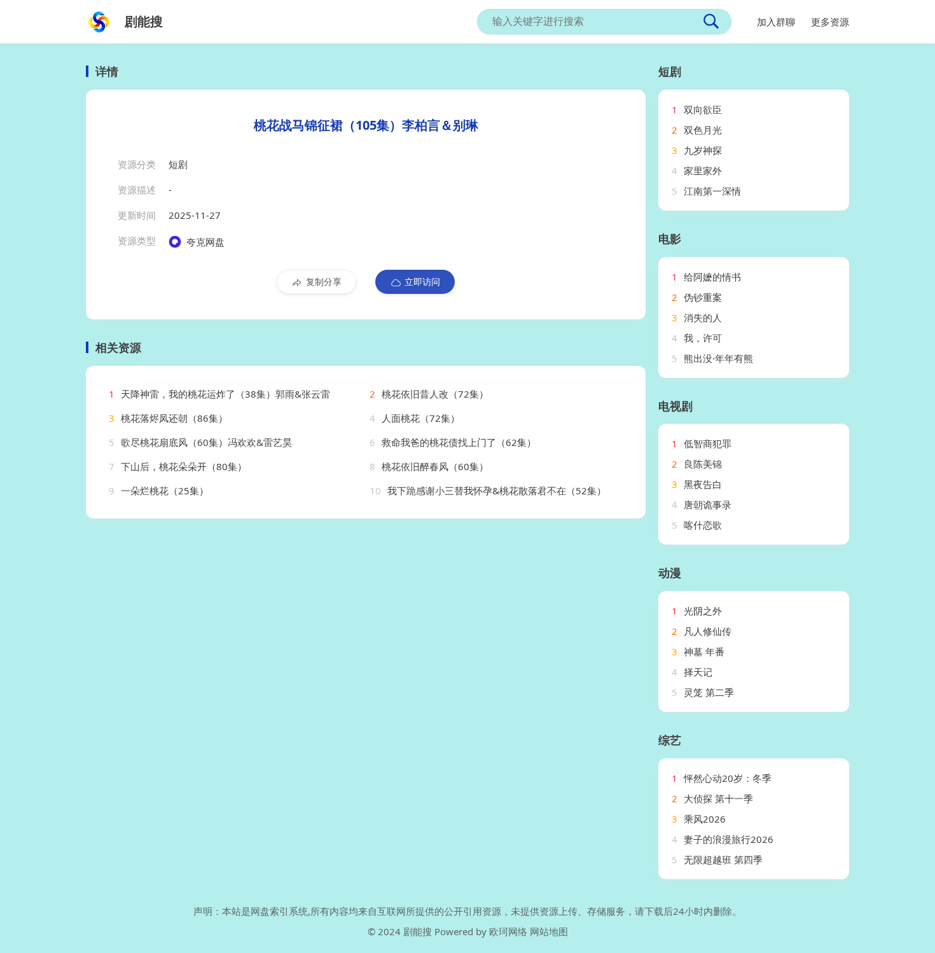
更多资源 (830, 21)
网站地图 (549, 931)
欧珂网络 (508, 931)
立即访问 (422, 281)
